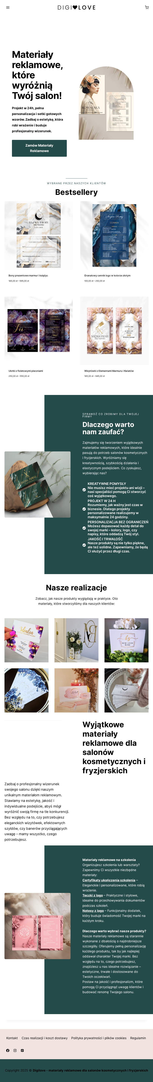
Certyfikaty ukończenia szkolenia (108, 880)
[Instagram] (15, 1050)
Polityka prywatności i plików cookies (99, 1038)
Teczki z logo (92, 895)
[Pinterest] (22, 1050)
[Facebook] (7, 1050)
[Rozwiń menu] (7, 7)
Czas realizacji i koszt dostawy (45, 1038)
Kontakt (12, 1038)
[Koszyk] (147, 7)
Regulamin (138, 1038)
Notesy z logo (93, 911)
